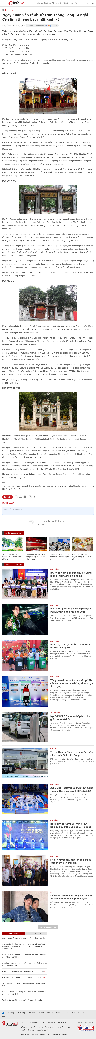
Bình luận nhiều (35, 933)
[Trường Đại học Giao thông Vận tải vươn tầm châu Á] (12, 544)
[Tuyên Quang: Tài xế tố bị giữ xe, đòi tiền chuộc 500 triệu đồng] (25, 763)
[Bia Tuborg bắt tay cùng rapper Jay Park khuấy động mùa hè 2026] (25, 619)
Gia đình (54, 892)
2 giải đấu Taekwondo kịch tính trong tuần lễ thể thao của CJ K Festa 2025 (71, 789)
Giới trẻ (50, 1012)
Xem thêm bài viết (48, 927)
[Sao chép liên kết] (18, 25)
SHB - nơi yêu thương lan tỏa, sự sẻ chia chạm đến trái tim (70, 861)
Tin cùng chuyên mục (13, 564)
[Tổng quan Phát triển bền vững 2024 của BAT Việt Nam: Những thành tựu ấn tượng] (25, 691)
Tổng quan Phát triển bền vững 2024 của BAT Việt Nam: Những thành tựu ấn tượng (71, 683)
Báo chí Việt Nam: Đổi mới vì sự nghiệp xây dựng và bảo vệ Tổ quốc (70, 825)
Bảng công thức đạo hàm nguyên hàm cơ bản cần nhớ (23, 938)
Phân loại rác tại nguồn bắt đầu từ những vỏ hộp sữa (70, 646)
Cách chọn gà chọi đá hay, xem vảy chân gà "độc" (21, 971)
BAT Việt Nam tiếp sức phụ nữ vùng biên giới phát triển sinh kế (71, 574)
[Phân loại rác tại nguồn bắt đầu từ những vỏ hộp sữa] (25, 655)
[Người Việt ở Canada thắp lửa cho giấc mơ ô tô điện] (25, 727)
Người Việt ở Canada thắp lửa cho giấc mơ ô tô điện (70, 718)
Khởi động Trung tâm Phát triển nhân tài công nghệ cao (59, 556)
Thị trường (55, 713)
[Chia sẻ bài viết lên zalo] (9, 25)
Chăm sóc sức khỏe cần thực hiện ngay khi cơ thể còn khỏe (82, 556)
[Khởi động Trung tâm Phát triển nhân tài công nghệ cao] (59, 544)
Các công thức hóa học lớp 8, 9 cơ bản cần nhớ (20, 977)
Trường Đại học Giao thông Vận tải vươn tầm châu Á (11, 556)
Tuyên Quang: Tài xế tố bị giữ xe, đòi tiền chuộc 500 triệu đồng (71, 753)
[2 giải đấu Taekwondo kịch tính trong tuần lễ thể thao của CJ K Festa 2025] (25, 799)
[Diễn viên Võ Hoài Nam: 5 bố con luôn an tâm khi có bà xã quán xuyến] (25, 906)
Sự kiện (4, 1016)
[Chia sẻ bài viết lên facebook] (4, 25)
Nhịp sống (54, 569)
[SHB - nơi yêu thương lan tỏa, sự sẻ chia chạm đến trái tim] (25, 870)
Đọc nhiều (13, 933)
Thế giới (31, 1012)
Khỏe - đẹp (60, 1012)
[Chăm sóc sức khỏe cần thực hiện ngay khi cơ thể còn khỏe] (82, 544)
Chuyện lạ (71, 1012)
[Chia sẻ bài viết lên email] (13, 25)
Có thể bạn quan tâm (13, 533)
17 (18, 957)
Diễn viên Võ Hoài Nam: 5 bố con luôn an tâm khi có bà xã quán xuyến (71, 897)
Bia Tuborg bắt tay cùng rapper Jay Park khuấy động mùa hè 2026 (70, 610)
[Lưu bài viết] (23, 25)
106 (43, 977)
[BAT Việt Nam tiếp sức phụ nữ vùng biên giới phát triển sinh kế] (25, 584)
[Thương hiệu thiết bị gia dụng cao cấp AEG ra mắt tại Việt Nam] (36, 544)
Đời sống (9, 10)
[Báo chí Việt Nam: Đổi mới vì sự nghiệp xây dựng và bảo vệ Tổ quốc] (25, 835)
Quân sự (81, 1012)
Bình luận (7, 497)
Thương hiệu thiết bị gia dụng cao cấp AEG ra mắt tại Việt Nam (36, 556)
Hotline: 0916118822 (61, 3)
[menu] (4, 3)
